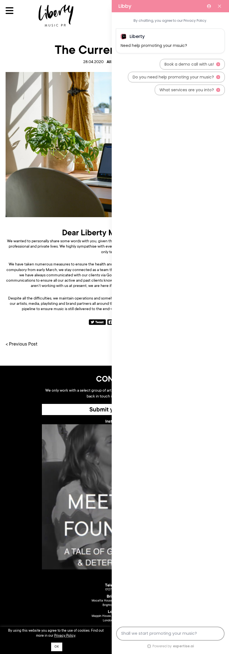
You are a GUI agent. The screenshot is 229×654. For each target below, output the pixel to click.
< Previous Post (21, 344)
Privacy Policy (64, 636)
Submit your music (114, 410)
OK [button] (56, 647)
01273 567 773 (114, 589)
